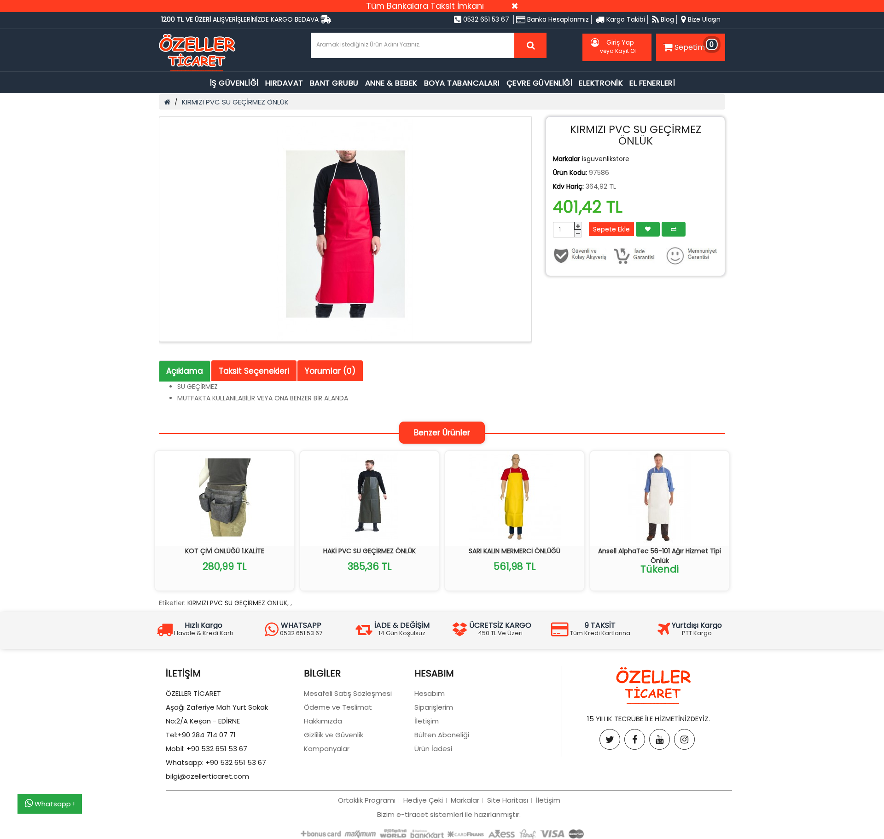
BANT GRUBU (334, 83)
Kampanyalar (326, 748)
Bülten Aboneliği (441, 735)
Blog (666, 19)
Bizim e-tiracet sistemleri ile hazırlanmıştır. (449, 814)
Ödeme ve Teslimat (338, 707)
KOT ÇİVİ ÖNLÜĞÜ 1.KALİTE (224, 550)
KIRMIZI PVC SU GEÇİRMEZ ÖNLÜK (235, 102)
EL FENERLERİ (652, 83)
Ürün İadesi (433, 748)
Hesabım (429, 693)
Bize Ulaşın (703, 19)
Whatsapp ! (54, 804)
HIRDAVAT (284, 83)
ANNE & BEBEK (391, 83)
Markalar (465, 800)
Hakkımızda (323, 721)
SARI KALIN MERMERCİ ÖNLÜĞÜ (514, 550)
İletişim (426, 721)
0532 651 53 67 (485, 19)
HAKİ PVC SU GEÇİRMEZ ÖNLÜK (369, 550)
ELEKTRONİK (601, 83)
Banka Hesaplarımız (557, 19)
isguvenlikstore (605, 158)
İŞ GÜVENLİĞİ (234, 83)
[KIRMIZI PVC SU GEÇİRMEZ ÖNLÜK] (345, 229)
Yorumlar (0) (330, 370)
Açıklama (184, 370)
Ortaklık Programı (366, 800)
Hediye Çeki (423, 800)
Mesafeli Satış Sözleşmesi (348, 693)
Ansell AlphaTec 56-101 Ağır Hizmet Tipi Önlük (659, 555)
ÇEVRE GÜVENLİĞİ (539, 83)
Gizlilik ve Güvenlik (333, 735)
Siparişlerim (433, 707)
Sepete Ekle (611, 229)
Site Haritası (507, 800)
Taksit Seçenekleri (254, 370)
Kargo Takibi (625, 19)
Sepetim (694, 45)
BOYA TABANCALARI (462, 83)
